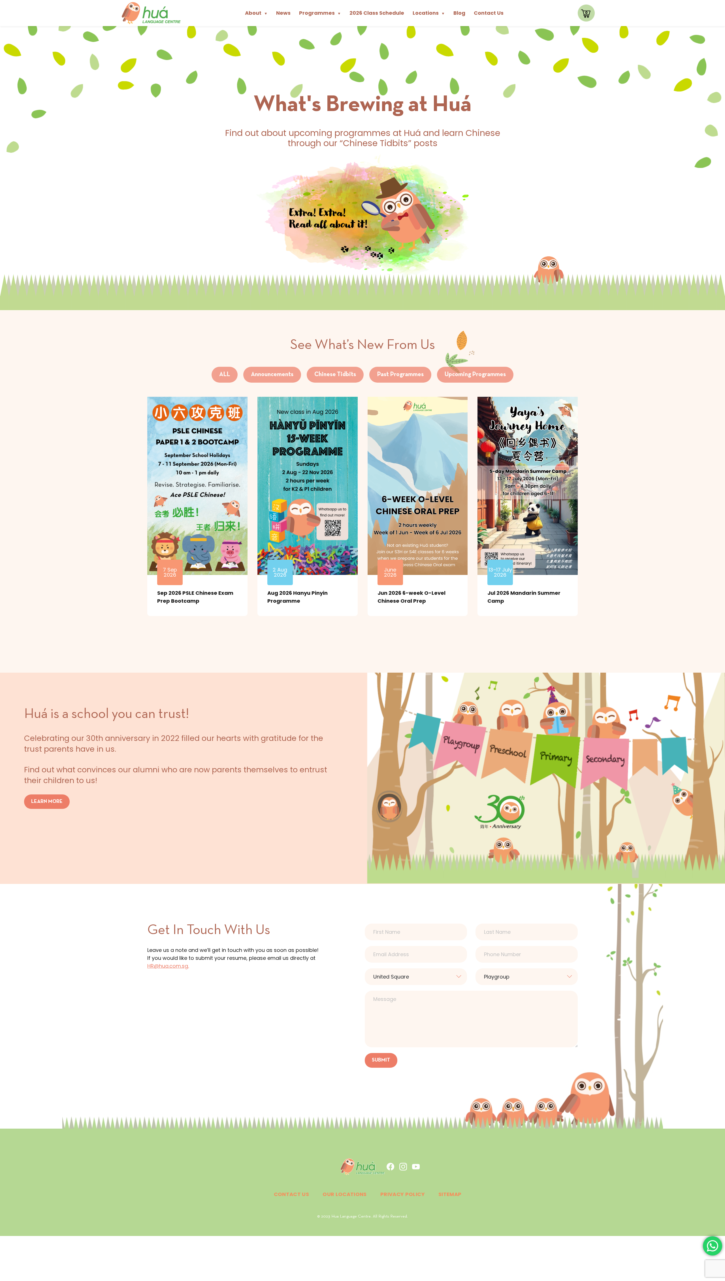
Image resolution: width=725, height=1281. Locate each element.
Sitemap (450, 1194)
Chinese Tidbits (335, 374)
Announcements (272, 374)
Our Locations (345, 1194)
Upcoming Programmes (475, 374)
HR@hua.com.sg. (168, 965)
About (256, 12)
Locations (429, 12)
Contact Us (489, 12)
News (283, 12)
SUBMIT (381, 1060)
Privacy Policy (402, 1194)
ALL (224, 374)
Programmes (320, 12)
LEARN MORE (47, 801)
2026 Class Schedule (376, 12)
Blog (459, 12)
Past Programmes (400, 374)
